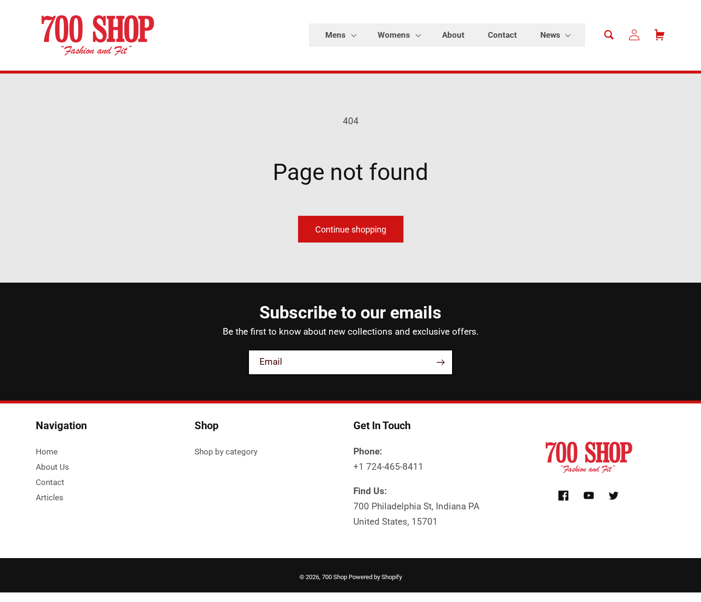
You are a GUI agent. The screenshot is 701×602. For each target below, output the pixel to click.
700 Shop (334, 577)
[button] (340, 35)
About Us (52, 467)
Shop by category (226, 451)
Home (47, 451)
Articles (49, 497)
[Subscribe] (440, 362)
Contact (50, 482)
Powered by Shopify (375, 577)
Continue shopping (350, 229)
